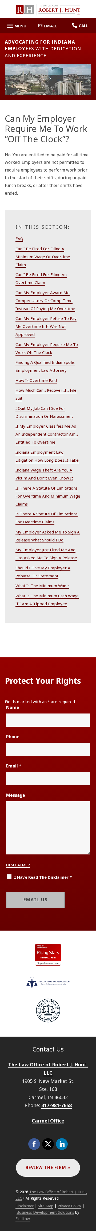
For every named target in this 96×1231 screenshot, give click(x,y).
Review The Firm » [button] (48, 1167)
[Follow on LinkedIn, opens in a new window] (62, 1144)
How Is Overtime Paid (36, 380)
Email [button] (51, 25)
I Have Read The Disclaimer (43, 877)
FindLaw (22, 1218)
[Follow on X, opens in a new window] (48, 1144)
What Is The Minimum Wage (42, 585)
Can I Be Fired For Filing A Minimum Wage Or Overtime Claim (42, 256)
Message (15, 795)
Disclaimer (18, 864)
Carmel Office (48, 1120)
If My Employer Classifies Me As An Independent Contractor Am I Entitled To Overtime (46, 434)
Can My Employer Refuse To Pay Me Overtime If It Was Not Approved (46, 326)
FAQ (19, 238)
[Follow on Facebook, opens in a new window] (34, 1144)
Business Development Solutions (45, 1212)
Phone (12, 737)
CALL (83, 25)
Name (12, 707)
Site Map (45, 1205)
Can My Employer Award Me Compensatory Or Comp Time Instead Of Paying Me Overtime (45, 300)
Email (13, 766)
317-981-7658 (56, 1105)
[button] (16, 26)
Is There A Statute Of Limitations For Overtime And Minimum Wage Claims (47, 496)
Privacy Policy (69, 1205)
